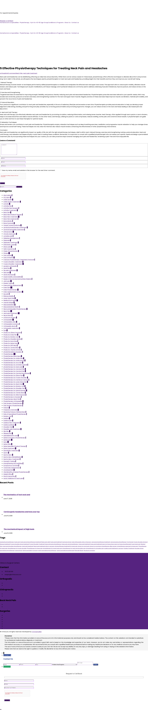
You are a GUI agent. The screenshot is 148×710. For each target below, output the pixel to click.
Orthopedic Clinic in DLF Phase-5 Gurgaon (17, 583)
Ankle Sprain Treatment (11, 202)
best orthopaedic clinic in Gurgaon (81, 542)
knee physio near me (113, 544)
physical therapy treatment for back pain (66, 546)
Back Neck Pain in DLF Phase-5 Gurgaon (16, 605)
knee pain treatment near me (98, 544)
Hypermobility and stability (12, 277)
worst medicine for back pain (13, 478)
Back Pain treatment (10, 219)
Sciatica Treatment (129, 548)
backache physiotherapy (7, 542)
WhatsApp (7, 667)
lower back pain (135, 544)
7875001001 (4, 17)
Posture (6, 408)
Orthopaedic (7, 320)
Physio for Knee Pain (10, 335)
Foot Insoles (7, 255)
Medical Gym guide (9, 300)
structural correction (89, 550)
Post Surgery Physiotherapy (12, 403)
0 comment (12, 73)
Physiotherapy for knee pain (35, 548)
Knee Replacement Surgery (12, 617)
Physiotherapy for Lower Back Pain (15, 382)
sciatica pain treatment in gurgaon (113, 548)
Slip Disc (6, 431)
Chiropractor (7, 232)
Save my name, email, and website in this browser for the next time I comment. (28, 170)
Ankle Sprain (7, 200)
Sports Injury (7, 455)
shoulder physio (139, 548)
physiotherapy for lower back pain (52, 548)
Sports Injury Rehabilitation (12, 457)
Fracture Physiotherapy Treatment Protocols (18, 260)
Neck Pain (19, 73)
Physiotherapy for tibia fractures (14, 395)
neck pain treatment (30, 73)
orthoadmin (4, 73)
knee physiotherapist (125, 544)
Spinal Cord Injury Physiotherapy (14, 438)
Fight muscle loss (9, 249)
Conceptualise (37, 632)
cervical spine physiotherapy (118, 542)
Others (5, 628)
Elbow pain (7, 247)
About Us (67, 22)
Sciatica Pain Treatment (11, 423)
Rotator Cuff (7, 416)
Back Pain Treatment (10, 217)
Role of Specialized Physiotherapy (14, 414)
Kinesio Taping (8, 283)
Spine (5, 442)
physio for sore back (83, 546)
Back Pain (6, 212)
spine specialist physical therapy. (47, 550)
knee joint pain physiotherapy (53, 544)
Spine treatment (9, 448)
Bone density (7, 221)
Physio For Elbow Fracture (12, 333)
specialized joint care (10, 435)
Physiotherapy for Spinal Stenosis (14, 390)
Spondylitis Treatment (10, 450)
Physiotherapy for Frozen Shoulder (15, 378)
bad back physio (67, 542)
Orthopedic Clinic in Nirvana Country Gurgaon (18, 585)
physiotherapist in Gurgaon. (12, 352)
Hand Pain (6, 268)
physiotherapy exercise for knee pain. (127, 546)
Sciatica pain (7, 420)
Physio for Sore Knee (10, 341)
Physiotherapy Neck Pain (11, 399)
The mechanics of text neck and (16, 495)
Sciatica (6, 418)
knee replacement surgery (12, 292)
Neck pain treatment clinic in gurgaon (44, 546)
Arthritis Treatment (10, 210)
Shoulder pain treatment (11, 429)
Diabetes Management (11, 238)
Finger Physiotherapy (10, 251)
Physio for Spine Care (10, 343)
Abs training (7, 195)
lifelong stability (8, 296)
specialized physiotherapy (7, 550)
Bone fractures (8, 223)
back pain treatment (56, 542)
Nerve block (7, 315)
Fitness (5, 253)
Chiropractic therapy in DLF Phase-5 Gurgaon (18, 594)
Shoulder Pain (8, 427)
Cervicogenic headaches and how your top (22, 512)
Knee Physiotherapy (10, 290)
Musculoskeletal (8, 305)
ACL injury (6, 197)
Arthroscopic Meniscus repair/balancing (17, 624)
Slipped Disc (7, 433)
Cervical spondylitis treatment (13, 230)
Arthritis (6, 204)
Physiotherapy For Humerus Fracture (15, 380)
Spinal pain (7, 440)
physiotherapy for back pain (13, 367)
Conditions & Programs (56, 22)
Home (2, 22)
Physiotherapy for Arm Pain (12, 363)
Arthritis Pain (7, 206)
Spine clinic (7, 444)
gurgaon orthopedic (10, 266)
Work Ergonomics (9, 476)
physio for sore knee (95, 546)
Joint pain (6, 281)
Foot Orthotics (8, 257)
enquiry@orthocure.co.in (8, 19)
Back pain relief (46, 542)
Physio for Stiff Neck (10, 345)
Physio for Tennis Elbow (11, 348)
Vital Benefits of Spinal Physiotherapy (15, 472)
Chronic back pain (9, 234)
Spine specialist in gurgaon (30, 550)
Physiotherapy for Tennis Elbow (14, 393)
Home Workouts (8, 275)
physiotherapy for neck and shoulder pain (74, 548)
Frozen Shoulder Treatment (12, 262)
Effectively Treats (9, 245)
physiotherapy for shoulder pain (95, 548)
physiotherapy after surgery (109, 546)
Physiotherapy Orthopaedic (12, 401)
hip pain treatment (9, 270)
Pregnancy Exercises (10, 410)
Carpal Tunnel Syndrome (11, 225)
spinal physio (18, 550)
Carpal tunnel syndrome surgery (14, 620)
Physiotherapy (24, 22)
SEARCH (19, 186)
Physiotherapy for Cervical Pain (14, 369)
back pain (17, 542)
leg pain (6, 294)
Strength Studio (79, 550)
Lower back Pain (8, 298)
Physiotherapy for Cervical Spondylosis (16, 373)
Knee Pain (6, 287)
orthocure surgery (9, 317)
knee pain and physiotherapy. (70, 544)
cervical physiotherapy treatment (15, 227)
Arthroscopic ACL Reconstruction (14, 626)
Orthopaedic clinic (9, 322)
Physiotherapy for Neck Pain (12, 384)
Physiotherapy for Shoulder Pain (14, 388)
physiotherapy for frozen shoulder (17, 548)
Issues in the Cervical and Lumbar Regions (17, 279)
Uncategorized (8, 470)
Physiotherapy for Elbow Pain (13, 375)
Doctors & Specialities (11, 22)
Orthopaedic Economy (11, 324)
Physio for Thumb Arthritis (12, 350)
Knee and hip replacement (12, 285)
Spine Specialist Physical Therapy (14, 446)
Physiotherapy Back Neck (12, 356)
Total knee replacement (11, 468)
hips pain (6, 272)
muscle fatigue (8, 302)
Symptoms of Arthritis (10, 465)
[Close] (0, 709)
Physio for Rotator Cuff (11, 337)
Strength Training (9, 461)
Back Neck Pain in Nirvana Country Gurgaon (18, 607)
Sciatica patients (9, 425)
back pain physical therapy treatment (30, 542)
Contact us (75, 22)
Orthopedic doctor (9, 326)
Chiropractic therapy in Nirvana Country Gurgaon (20, 596)
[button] (12, 22)
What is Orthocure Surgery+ (12, 615)
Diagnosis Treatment (10, 242)
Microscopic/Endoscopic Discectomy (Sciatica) (19, 622)
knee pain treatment (84, 544)
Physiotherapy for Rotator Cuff (13, 386)
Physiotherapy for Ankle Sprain (13, 360)
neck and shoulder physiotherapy (12, 546)
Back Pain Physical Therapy (12, 215)
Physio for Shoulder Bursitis (12, 339)
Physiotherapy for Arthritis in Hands (15, 365)
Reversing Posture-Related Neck (14, 412)
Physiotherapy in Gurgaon (12, 397)
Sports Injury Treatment (11, 459)
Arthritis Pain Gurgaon (10, 208)
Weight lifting (7, 474)
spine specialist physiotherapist (66, 550)
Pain (4, 330)
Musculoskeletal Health (11, 307)
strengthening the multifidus (12, 463)
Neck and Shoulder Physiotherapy (14, 309)
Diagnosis (6, 240)
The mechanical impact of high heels (19, 529)
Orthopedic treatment (11, 328)
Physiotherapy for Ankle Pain (13, 358)
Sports (5, 453)
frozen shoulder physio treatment (20, 544)
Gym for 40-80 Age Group (39, 22)
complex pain (8, 236)
